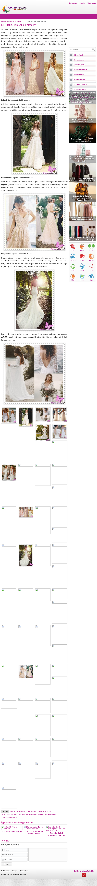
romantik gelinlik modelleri (28, 814)
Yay (91, 270)
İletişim (82, 3)
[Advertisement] (82, 33)
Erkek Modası (79, 75)
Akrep (82, 270)
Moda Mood (78, 55)
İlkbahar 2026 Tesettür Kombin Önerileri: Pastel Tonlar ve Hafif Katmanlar (82, 159)
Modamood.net (6, 875)
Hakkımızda (73, 3)
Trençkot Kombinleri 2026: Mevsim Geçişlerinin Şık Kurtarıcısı (82, 94)
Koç (73, 250)
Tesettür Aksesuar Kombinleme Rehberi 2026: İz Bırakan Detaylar (82, 238)
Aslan (82, 260)
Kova (82, 280)
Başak (91, 260)
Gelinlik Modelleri (15, 21)
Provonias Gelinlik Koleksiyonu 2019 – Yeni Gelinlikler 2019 (56, 835)
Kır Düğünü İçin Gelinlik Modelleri (39, 811)
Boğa (82, 250)
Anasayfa (4, 21)
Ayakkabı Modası (80, 84)
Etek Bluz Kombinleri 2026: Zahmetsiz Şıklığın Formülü (82, 101)
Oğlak (73, 280)
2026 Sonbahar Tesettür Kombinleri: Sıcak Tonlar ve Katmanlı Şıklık (82, 198)
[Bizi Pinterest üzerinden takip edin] (84, 875)
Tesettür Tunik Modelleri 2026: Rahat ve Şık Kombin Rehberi (82, 219)
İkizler (91, 250)
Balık (91, 280)
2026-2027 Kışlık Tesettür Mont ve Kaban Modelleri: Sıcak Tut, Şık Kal (82, 179)
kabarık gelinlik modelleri (18, 811)
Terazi (73, 270)
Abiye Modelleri (80, 89)
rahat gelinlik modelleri (9, 814)
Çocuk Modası (79, 79)
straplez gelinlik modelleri (47, 814)
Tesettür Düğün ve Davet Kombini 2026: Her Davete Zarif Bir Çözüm (82, 97)
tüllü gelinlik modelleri (9, 817)
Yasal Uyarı (92, 3)
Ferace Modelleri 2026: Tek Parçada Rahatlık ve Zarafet (82, 120)
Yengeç (73, 260)
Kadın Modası (79, 60)
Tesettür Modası (80, 65)
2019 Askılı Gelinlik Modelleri (12, 831)
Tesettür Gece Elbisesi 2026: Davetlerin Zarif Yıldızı (82, 140)
